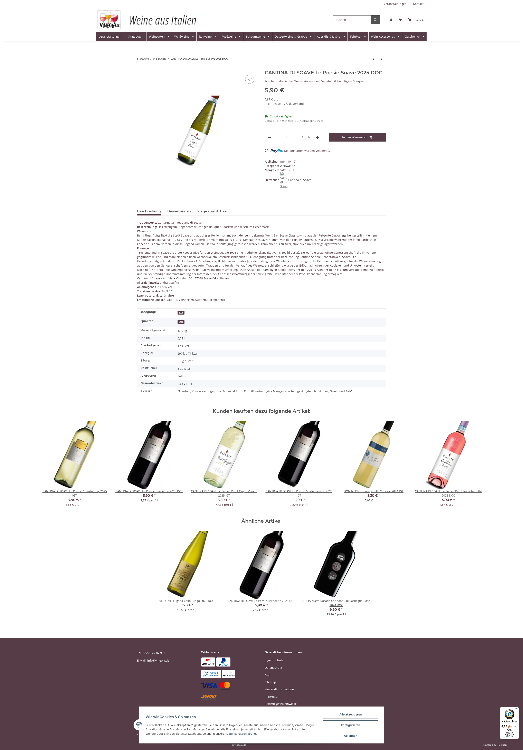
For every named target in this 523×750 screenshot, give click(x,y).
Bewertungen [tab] (179, 211)
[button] (391, 20)
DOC (181, 321)
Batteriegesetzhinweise (281, 704)
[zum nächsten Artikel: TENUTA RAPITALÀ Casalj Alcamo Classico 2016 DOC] (382, 58)
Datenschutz (273, 668)
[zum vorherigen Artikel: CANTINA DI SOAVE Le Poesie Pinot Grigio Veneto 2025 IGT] (373, 58)
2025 (181, 312)
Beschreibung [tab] (149, 211)
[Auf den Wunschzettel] (249, 79)
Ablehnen (350, 735)
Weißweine (287, 166)
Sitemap (270, 682)
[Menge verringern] (269, 137)
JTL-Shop (502, 745)
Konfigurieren (350, 725)
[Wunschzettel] (400, 20)
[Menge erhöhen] (317, 137)
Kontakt (418, 4)
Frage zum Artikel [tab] (212, 211)
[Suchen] (375, 19)
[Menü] (516, 709)
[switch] (509, 734)
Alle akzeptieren (350, 714)
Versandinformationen (280, 689)
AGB (267, 675)
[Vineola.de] (153, 20)
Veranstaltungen (395, 4)
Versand (298, 104)
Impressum (272, 696)
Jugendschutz (274, 660)
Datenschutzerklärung (241, 733)
